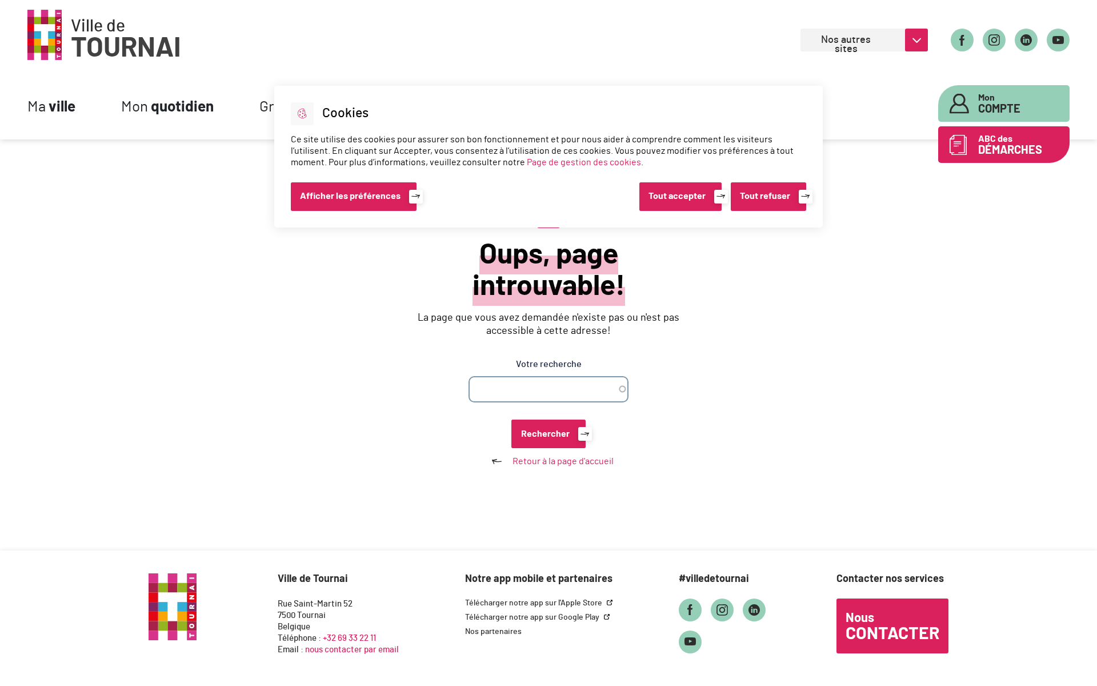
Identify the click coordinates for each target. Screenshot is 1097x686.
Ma (51, 107)
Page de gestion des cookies (584, 162)
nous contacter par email (352, 649)
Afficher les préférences (350, 196)
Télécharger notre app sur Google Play (533, 617)
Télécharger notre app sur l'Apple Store (534, 603)
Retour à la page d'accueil (563, 461)
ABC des (1010, 145)
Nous (892, 627)
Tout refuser (765, 196)
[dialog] (548, 157)
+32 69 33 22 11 (349, 638)
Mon (167, 107)
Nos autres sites (846, 43)
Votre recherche (549, 364)
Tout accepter (677, 196)
